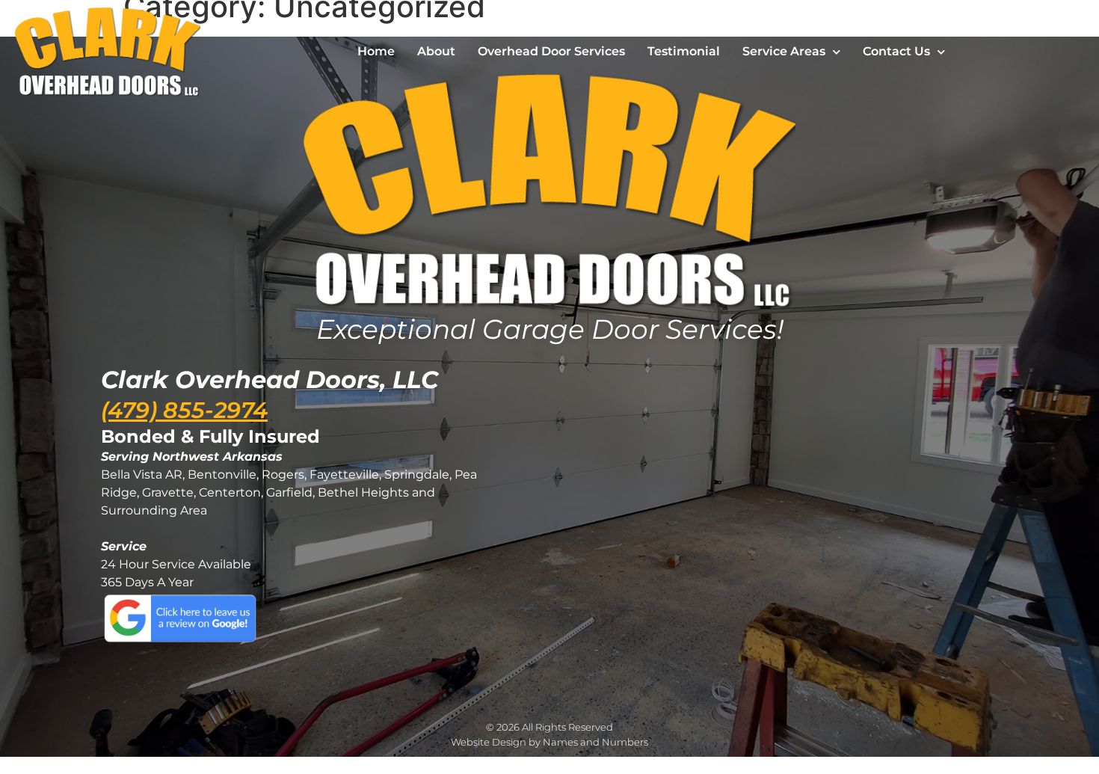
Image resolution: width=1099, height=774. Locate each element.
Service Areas (783, 51)
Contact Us (896, 51)
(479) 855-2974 (184, 410)
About (436, 51)
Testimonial (683, 51)
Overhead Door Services (551, 51)
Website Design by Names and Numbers (549, 742)
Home (376, 51)
